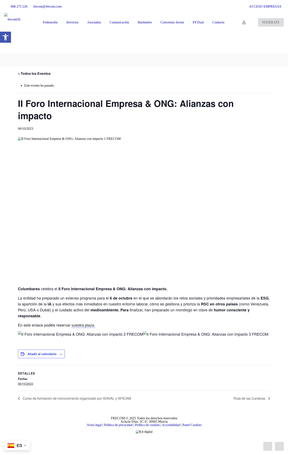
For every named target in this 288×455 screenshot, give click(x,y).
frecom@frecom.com (47, 6)
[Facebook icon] (135, 440)
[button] (5, 37)
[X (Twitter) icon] (139, 440)
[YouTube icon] (144, 440)
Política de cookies (147, 425)
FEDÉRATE (271, 22)
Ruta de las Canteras (250, 398)
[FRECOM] (12, 19)
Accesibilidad (171, 425)
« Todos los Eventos (34, 73)
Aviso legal (94, 425)
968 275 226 (19, 6)
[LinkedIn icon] (148, 440)
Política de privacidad (118, 425)
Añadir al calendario (42, 354)
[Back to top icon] (267, 446)
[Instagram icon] (153, 440)
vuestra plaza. (83, 325)
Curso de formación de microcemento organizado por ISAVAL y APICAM (76, 398)
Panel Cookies (192, 425)
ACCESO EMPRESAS (264, 6)
